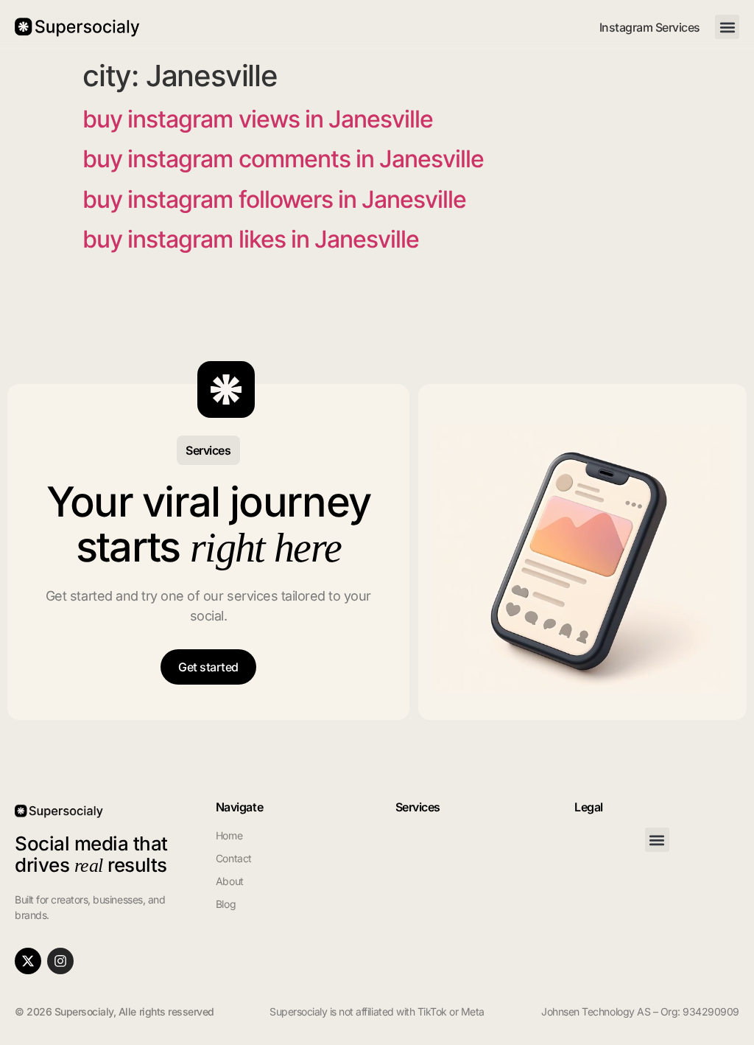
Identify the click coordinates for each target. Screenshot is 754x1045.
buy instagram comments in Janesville (283, 158)
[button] (727, 27)
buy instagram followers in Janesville (274, 199)
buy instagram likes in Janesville (250, 239)
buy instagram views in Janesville (257, 119)
